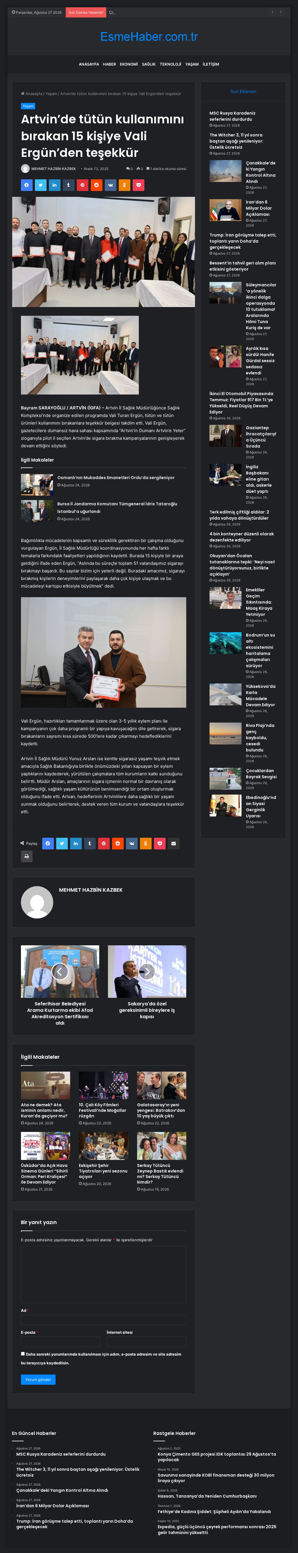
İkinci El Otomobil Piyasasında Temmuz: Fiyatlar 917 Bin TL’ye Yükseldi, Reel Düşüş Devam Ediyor (241, 403)
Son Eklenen (243, 91)
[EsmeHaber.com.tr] (149, 36)
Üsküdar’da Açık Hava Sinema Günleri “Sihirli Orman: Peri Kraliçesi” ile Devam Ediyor (44, 1174)
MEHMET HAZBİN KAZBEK (53, 168)
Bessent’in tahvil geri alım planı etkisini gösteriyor (243, 266)
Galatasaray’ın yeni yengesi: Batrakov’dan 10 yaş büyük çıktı (161, 1110)
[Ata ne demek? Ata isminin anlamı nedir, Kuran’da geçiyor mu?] (45, 1086)
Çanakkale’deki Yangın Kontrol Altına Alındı (147, 12)
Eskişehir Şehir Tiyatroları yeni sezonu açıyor (103, 1171)
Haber (109, 64)
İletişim (211, 64)
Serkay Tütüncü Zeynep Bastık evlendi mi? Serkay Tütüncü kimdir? (160, 1174)
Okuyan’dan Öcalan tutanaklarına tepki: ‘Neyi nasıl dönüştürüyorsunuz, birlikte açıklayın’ (242, 565)
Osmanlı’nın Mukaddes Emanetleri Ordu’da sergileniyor (116, 478)
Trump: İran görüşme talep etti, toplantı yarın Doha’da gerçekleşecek (243, 241)
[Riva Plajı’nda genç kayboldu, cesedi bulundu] (226, 733)
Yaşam (192, 64)
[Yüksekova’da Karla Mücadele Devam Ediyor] (226, 694)
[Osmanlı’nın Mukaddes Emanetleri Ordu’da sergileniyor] (37, 485)
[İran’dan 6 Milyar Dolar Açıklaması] (226, 210)
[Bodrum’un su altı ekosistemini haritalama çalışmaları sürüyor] (226, 643)
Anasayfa (89, 64)
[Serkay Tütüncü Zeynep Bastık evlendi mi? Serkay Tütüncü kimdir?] (162, 1146)
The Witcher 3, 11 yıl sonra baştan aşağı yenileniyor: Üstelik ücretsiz (236, 141)
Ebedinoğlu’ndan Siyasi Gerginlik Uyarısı (261, 807)
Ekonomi (129, 64)
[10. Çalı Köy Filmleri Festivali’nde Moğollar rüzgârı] (103, 1086)
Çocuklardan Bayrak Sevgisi (261, 774)
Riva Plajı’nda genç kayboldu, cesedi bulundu (260, 738)
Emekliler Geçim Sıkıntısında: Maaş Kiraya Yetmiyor (259, 602)
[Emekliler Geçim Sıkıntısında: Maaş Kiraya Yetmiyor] (226, 598)
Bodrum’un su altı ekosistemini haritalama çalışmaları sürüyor (260, 650)
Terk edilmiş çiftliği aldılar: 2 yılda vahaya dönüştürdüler (239, 515)
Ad (25, 1310)
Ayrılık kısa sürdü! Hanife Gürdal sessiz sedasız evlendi (260, 361)
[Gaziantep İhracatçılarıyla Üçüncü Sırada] (226, 436)
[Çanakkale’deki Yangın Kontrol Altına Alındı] (226, 171)
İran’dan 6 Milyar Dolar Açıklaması (259, 208)
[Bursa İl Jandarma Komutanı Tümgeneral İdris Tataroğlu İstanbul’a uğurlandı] (37, 511)
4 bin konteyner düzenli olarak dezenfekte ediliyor (242, 537)
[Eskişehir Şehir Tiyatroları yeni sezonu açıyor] (103, 1146)
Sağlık (149, 64)
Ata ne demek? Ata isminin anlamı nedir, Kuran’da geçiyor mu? (44, 1110)
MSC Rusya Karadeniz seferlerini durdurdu (233, 116)
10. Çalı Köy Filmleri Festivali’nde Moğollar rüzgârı (102, 1110)
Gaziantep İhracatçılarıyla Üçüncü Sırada (261, 437)
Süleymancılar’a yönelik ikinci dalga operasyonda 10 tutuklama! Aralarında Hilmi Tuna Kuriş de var (261, 306)
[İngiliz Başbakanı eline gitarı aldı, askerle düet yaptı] (226, 475)
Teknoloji (170, 64)
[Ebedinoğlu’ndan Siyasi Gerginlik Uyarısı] (226, 805)
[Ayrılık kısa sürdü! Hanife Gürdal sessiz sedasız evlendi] (226, 356)
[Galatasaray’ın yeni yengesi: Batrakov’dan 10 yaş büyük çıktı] (162, 1086)
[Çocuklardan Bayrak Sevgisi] (226, 779)
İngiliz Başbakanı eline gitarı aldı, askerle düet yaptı (259, 479)
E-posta (29, 1332)
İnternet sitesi (120, 1332)
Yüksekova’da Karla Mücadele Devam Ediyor (261, 695)
